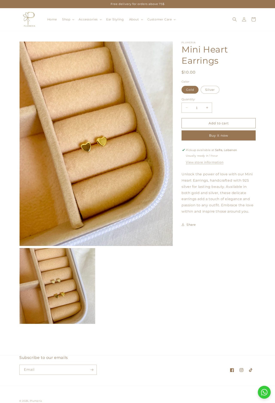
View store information (204, 162)
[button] (68, 19)
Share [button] (191, 225)
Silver (210, 89)
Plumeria (36, 400)
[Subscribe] (91, 370)
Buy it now (218, 135)
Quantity (188, 99)
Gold (190, 89)
